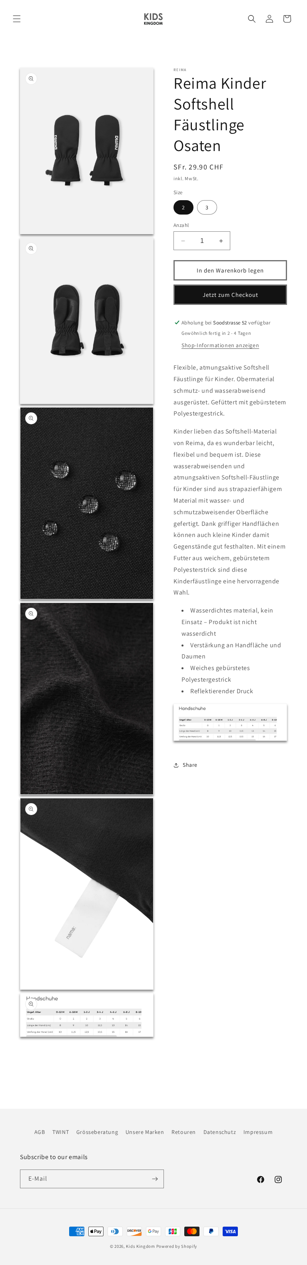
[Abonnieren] (154, 1179)
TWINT (60, 1132)
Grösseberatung (97, 1132)
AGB (39, 1132)
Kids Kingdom (140, 1246)
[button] (17, 19)
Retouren (183, 1132)
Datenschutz (219, 1132)
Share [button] (190, 764)
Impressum (258, 1132)
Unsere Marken (145, 1132)
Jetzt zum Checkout (230, 294)
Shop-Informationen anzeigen (220, 345)
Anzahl (181, 225)
